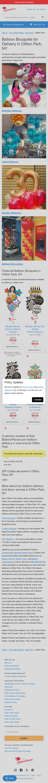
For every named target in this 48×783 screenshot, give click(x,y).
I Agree (38, 399)
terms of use (28, 386)
